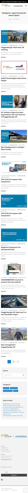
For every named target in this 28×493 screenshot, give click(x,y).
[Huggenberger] (12, 5)
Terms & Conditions (5, 490)
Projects (15, 390)
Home (9, 19)
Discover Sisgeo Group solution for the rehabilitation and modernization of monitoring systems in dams (13, 412)
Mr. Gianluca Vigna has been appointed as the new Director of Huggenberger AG (13, 115)
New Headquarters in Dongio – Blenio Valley (13, 415)
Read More (3, 57)
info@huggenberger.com (6, 459)
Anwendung (6, 388)
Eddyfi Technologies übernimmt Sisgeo (11, 405)
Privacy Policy (14, 490)
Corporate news (4, 45)
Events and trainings (12, 175)
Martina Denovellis (13, 45)
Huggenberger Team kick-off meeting (11, 403)
